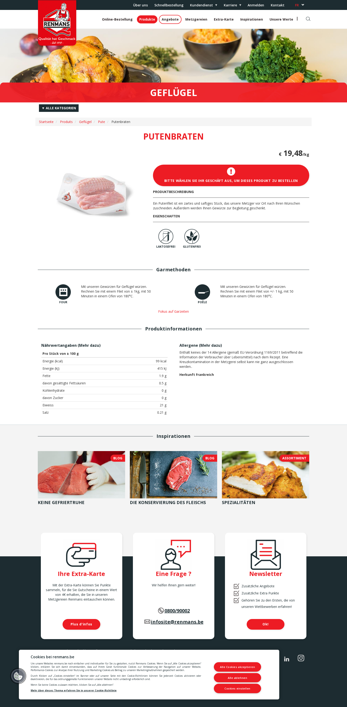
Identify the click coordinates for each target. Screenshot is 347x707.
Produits (66, 121)
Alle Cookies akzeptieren (237, 667)
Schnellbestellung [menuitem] (168, 5)
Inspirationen (251, 19)
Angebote (170, 19)
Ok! (265, 624)
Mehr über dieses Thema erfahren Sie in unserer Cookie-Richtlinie (74, 690)
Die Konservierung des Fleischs (168, 502)
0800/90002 (177, 610)
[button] (18, 676)
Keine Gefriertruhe (61, 502)
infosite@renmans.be (177, 622)
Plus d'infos (81, 624)
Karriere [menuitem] (228, 6)
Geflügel (85, 121)
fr (297, 5)
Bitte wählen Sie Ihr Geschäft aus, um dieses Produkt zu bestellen (231, 180)
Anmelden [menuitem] (256, 5)
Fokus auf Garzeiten (173, 311)
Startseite (46, 121)
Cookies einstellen (237, 688)
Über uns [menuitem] (140, 5)
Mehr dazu (89, 345)
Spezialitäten (238, 502)
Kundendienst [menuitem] (200, 6)
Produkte (147, 19)
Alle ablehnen (237, 677)
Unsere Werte (281, 19)
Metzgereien (196, 19)
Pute (101, 121)
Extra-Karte (224, 19)
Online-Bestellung (117, 19)
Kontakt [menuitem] (277, 5)
